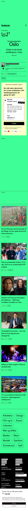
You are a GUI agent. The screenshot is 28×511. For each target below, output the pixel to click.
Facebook (4, 461)
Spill (20, 446)
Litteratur (7, 426)
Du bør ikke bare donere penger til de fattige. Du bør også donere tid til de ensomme (13, 231)
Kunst (5, 73)
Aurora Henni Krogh (12, 63)
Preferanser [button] (14, 506)
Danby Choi (18, 469)
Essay (8, 236)
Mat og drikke (9, 431)
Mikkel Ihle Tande (20, 481)
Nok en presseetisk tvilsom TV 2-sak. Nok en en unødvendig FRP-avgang (13, 264)
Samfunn (3, 236)
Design (19, 416)
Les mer (7, 494)
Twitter (3, 464)
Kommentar (10, 270)
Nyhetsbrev (4, 459)
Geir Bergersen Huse (19, 475)
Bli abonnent (18, 459)
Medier (5, 270)
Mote (16, 436)
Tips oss (17, 464)
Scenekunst (4, 305)
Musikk (6, 441)
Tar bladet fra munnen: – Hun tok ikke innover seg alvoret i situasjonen (13, 333)
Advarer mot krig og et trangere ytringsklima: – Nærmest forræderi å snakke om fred (13, 300)
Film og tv (7, 421)
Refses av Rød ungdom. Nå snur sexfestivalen (13, 366)
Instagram (4, 463)
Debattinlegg (19, 463)
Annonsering (18, 461)
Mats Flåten (18, 486)
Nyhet (9, 305)
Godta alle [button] (14, 503)
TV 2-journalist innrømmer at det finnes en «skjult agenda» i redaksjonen (13, 397)
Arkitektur (8, 416)
